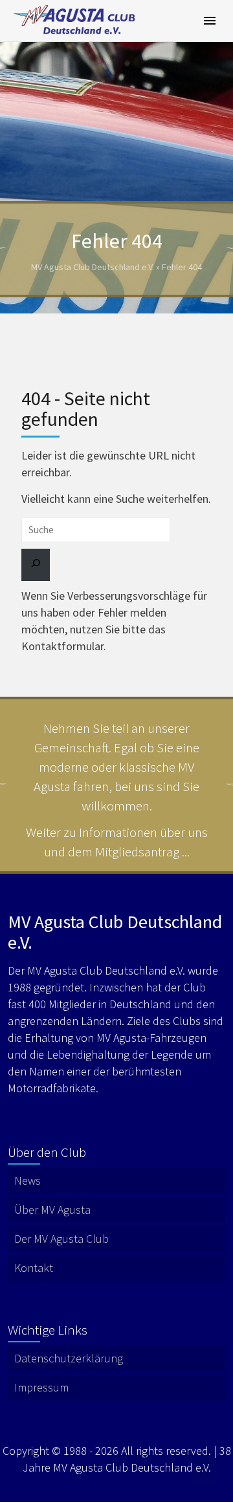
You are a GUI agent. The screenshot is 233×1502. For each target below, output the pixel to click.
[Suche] (35, 565)
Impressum (41, 1387)
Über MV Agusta (52, 1209)
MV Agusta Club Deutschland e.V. (92, 267)
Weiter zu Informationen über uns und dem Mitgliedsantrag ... (117, 841)
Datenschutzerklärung (68, 1358)
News (27, 1180)
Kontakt (33, 1267)
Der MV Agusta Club (61, 1238)
